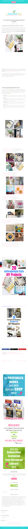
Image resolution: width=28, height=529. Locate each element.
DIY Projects (8, 352)
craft (9, 353)
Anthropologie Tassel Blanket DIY (8, 219)
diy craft (18, 353)
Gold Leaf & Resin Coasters (7, 199)
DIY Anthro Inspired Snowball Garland (8, 246)
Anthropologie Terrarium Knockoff (8, 222)
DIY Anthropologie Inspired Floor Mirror (9, 152)
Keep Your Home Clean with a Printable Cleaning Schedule (14, 524)
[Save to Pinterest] (1, 266)
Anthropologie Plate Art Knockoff (8, 198)
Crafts (14, 353)
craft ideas (11, 353)
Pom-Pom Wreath (5, 245)
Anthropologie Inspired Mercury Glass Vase (9, 220)
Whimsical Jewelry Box (6, 172)
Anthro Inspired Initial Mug (7, 151)
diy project (21, 353)
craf (7, 353)
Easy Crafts (16, 352)
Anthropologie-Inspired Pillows (7, 173)
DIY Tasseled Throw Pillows (7, 175)
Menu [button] (14, 4)
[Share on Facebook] (1, 263)
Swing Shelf (5, 221)
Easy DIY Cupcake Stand (6, 174)
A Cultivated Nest (14, 13)
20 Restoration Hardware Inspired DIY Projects (18, 306)
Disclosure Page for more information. (12, 71)
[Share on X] (1, 264)
